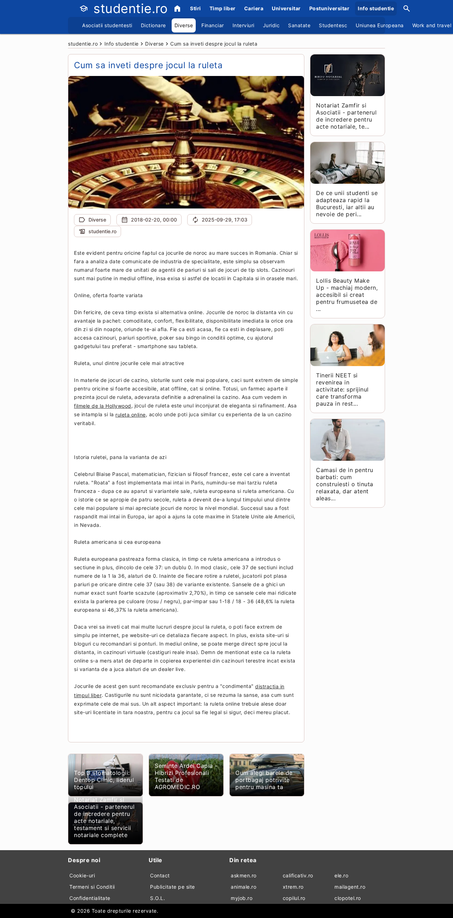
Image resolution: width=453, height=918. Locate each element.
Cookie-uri (82, 875)
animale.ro (243, 887)
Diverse (183, 25)
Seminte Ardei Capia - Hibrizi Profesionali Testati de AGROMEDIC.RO (186, 776)
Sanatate (299, 25)
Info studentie (376, 8)
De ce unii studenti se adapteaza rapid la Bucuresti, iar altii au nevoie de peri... (347, 203)
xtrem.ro (293, 887)
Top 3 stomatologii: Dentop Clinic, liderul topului (104, 779)
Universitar (286, 8)
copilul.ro (294, 898)
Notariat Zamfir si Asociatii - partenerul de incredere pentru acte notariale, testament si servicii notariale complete (104, 817)
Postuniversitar (329, 8)
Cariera (254, 8)
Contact (160, 875)
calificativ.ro (298, 875)
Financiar (212, 25)
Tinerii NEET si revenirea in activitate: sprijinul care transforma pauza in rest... (342, 389)
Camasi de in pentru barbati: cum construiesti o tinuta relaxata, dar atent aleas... (344, 484)
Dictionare (153, 25)
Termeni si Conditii (92, 887)
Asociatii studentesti (107, 25)
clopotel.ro (347, 898)
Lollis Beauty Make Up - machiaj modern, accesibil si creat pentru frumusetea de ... (347, 294)
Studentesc (333, 25)
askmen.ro (244, 875)
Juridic (271, 25)
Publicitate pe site (172, 887)
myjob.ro (241, 898)
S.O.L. (157, 898)
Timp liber (223, 8)
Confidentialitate (89, 898)
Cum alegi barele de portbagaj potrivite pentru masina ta (264, 779)
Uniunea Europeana (380, 25)
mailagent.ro (349, 887)
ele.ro (341, 875)
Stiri (195, 8)
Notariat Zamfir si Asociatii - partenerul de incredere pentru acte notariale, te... (346, 116)
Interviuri (243, 25)
